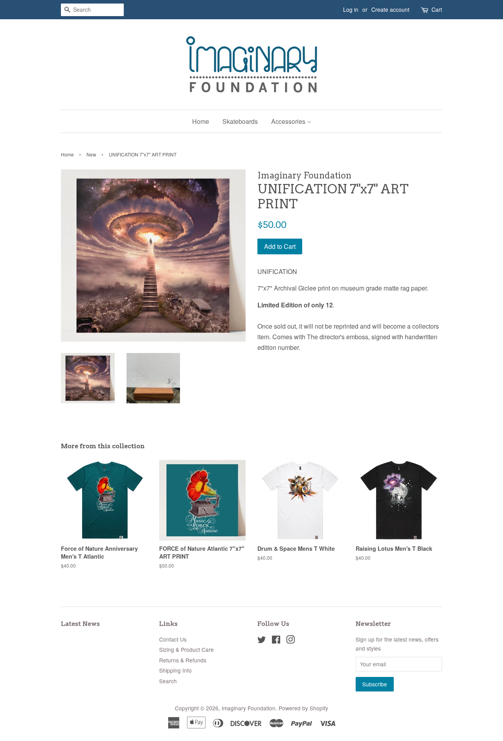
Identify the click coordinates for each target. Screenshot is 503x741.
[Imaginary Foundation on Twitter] (261, 641)
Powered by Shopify (303, 708)
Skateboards (240, 121)
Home (200, 121)
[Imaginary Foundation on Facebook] (276, 641)
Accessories (289, 121)
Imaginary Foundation (248, 708)
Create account (390, 9)
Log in (350, 9)
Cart (436, 9)
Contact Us (173, 639)
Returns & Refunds (182, 660)
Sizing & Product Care (186, 649)
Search (168, 681)
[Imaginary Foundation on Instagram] (290, 641)
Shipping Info (175, 670)
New (91, 154)
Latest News (80, 623)
